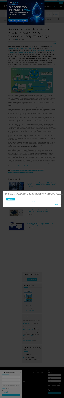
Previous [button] (3, 14)
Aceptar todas (11, 199)
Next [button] (60, 14)
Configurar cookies (58, 204)
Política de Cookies (35, 201)
